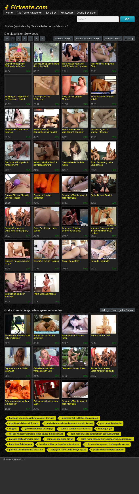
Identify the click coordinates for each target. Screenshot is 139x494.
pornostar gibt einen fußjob (60, 439)
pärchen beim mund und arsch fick (26, 449)
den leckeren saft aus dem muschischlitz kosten (69, 423)
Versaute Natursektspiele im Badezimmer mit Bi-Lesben (103, 231)
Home (9, 12)
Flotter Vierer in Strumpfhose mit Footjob (45, 130)
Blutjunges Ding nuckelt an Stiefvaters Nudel (16, 97)
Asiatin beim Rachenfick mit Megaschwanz (45, 163)
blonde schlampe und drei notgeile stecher (108, 444)
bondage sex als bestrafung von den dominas (31, 418)
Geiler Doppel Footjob (101, 195)
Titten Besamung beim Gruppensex (102, 163)
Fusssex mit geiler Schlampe (42, 196)
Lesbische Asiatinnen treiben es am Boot (72, 229)
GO (127, 19)
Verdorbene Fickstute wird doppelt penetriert (73, 130)
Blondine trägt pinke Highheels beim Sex (15, 65)
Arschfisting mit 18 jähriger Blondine (100, 130)
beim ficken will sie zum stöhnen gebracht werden (95, 434)
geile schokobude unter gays (39, 428)
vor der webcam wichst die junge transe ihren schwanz (36, 434)
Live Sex (51, 12)
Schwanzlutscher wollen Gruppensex (17, 402)
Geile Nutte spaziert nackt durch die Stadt (46, 65)
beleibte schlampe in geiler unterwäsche (59, 444)
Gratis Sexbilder (86, 12)
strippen (13, 428)
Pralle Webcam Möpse (44, 294)
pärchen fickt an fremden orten (24, 439)
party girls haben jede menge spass (68, 449)
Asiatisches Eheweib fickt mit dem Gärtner (17, 336)
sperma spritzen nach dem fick (76, 428)
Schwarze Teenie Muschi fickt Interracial (74, 196)
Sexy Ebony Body (70, 261)
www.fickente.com (15, 459)
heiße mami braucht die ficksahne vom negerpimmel (106, 439)
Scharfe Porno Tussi (101, 335)
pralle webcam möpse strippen (108, 449)
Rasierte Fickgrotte (100, 261)
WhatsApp (66, 12)
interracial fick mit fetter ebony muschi (80, 418)
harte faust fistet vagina (20, 444)
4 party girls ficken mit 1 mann (23, 423)
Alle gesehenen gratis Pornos (117, 310)
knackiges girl (105, 428)
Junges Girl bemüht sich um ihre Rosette (17, 196)
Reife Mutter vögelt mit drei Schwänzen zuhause (74, 65)
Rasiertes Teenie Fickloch (46, 261)
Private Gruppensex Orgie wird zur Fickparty (16, 229)
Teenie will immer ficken (74, 368)
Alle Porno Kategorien (29, 12)
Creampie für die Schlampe (41, 97)
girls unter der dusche (111, 423)
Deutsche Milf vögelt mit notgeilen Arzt (16, 163)
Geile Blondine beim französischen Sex (43, 369)
